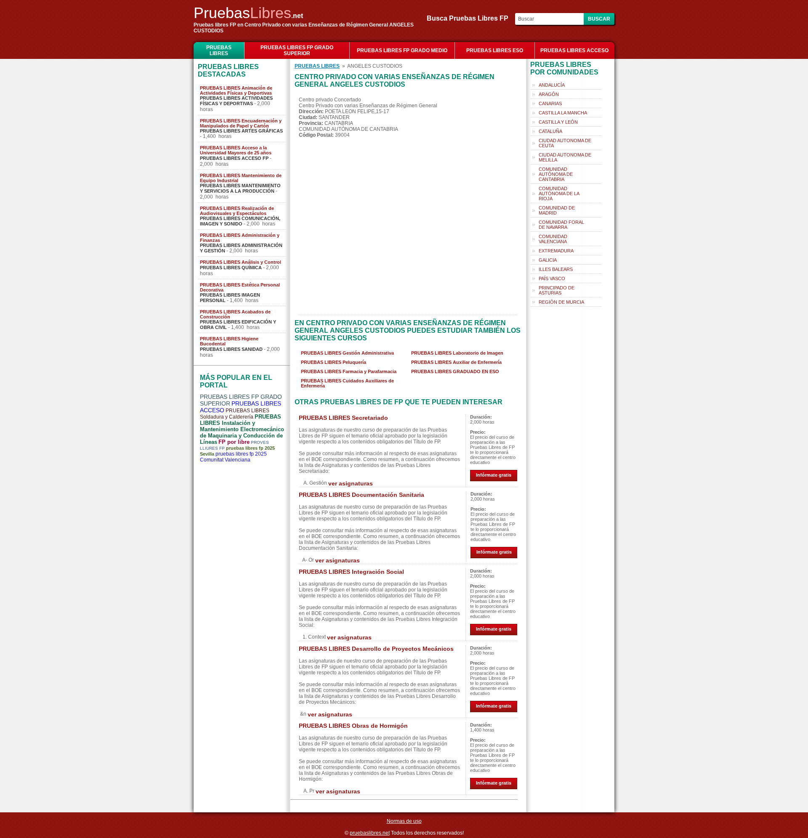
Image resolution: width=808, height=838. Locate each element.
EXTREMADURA (556, 250)
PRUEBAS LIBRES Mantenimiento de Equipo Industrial (241, 178)
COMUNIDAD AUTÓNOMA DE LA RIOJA (559, 193)
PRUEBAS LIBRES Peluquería (333, 362)
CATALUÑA (550, 131)
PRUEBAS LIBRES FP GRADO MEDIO (402, 50)
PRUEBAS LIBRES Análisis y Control (240, 262)
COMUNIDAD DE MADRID (557, 210)
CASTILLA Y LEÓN (558, 122)
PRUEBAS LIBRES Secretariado (343, 417)
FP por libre (234, 442)
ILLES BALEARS (556, 269)
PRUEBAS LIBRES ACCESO (574, 50)
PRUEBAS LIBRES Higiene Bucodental (229, 341)
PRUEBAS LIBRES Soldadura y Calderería (234, 414)
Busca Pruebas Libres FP (470, 18)
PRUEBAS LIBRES (218, 50)
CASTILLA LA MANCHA (563, 112)
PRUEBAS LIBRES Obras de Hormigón (353, 725)
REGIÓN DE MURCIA (561, 302)
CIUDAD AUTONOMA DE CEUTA (565, 143)
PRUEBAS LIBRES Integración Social (351, 571)
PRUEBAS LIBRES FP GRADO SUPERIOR (296, 50)
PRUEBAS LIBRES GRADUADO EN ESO (455, 371)
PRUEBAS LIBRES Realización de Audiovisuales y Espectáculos (237, 211)
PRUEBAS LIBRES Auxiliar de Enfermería (456, 362)
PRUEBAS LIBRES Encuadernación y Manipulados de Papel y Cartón (241, 123)
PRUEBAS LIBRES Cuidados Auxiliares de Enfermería (347, 383)
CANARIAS (550, 103)
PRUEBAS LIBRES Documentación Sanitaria (361, 494)
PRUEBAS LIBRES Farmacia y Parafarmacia (348, 371)
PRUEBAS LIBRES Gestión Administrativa (347, 352)
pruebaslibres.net (370, 833)
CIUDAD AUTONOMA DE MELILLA (565, 157)
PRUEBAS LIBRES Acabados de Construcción (235, 314)
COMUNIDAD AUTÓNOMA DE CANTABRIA (556, 174)
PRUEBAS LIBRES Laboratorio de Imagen (457, 352)
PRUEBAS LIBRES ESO (494, 50)
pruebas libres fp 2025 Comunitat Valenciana (233, 457)
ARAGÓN (549, 94)
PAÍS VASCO (552, 278)
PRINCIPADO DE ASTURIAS (556, 290)
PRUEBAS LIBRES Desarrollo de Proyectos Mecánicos (376, 648)
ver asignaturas (350, 483)
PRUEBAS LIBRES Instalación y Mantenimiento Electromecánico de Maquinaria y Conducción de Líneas (242, 429)
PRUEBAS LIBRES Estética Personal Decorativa (240, 287)
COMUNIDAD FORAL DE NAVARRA (561, 225)
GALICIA (548, 260)
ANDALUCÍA (552, 85)
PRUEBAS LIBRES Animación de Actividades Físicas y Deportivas (236, 90)
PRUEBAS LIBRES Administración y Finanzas (239, 238)
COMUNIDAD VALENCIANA (553, 239)
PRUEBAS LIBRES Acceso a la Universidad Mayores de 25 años (235, 150)
